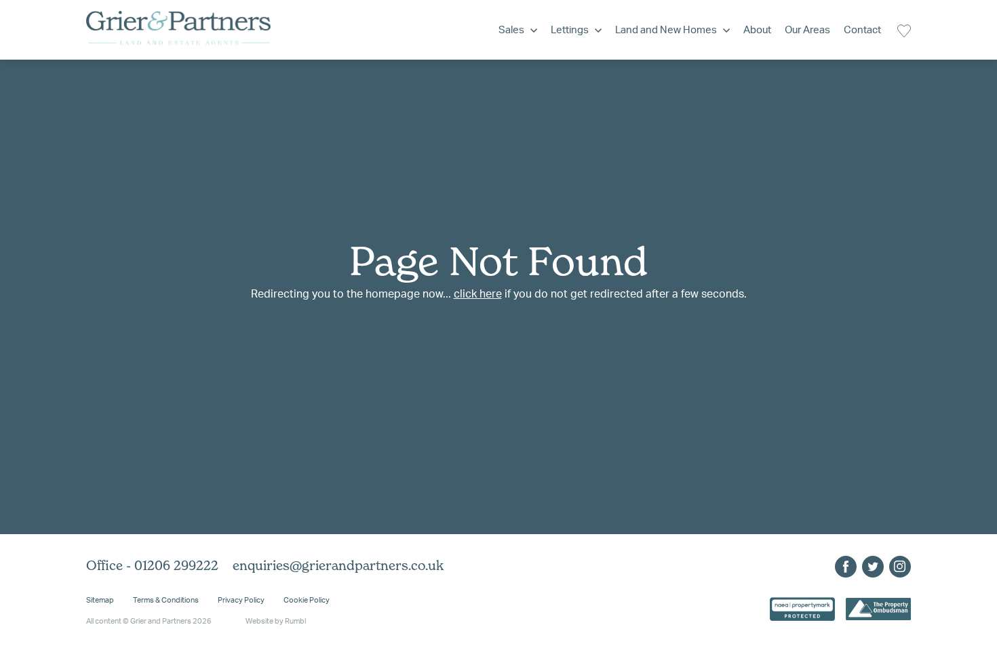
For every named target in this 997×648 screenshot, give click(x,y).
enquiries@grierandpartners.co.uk (338, 565)
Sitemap (100, 600)
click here (478, 294)
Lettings (570, 30)
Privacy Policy (241, 600)
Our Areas (807, 30)
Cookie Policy (307, 600)
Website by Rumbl (276, 621)
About (757, 30)
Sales (511, 30)
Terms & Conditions (166, 600)
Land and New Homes (666, 30)
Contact (862, 30)
